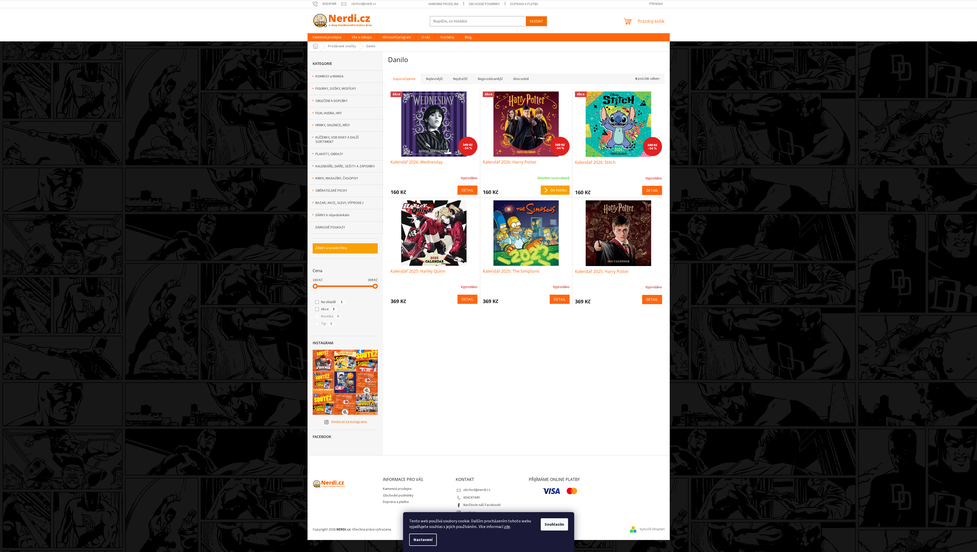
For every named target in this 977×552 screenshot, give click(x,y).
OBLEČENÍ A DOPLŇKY (331, 100)
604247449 (471, 497)
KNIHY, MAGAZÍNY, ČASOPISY (336, 178)
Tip (326, 323)
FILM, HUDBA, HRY (328, 113)
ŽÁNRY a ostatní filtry (331, 248)
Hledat (536, 21)
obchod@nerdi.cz (476, 489)
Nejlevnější (434, 79)
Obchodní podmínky (484, 4)
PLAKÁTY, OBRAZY (329, 154)
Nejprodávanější (490, 79)
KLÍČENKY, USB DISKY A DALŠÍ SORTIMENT (337, 139)
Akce (328, 309)
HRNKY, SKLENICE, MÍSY (332, 125)
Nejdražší (460, 79)
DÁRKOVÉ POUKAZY (330, 227)
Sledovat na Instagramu (349, 421)
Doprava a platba (524, 4)
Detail (467, 190)
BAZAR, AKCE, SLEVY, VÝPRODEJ (339, 202)
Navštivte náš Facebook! (482, 505)
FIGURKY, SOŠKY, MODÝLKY (335, 88)
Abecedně (521, 79)
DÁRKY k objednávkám (332, 215)
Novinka (330, 316)
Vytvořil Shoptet (652, 529)
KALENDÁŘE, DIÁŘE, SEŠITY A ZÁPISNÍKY (345, 166)
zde (507, 527)
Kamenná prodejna (443, 4)
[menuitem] (327, 37)
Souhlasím (554, 524)
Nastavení (423, 540)
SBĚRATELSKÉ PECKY (331, 190)
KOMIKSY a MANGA (329, 76)
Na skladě (332, 302)
